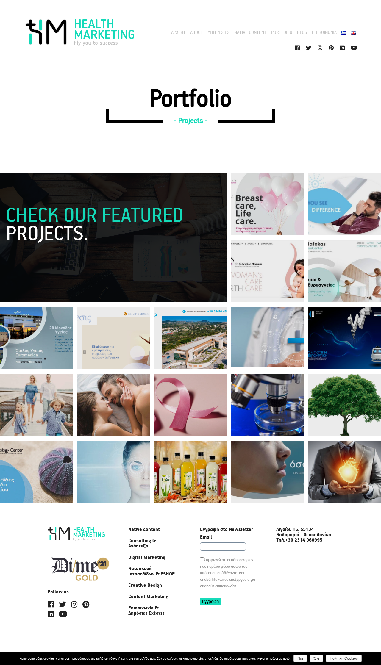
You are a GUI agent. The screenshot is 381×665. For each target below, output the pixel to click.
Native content (250, 32)
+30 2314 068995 (303, 540)
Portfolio (281, 32)
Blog (302, 32)
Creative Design (145, 585)
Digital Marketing (146, 557)
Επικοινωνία (324, 32)
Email (206, 537)
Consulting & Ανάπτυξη (142, 543)
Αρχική (178, 32)
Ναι (300, 658)
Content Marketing (148, 597)
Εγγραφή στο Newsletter (226, 529)
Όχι (316, 658)
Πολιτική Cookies (344, 658)
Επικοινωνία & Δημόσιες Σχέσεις (146, 610)
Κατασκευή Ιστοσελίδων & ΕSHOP (151, 571)
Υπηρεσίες (218, 32)
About (196, 32)
